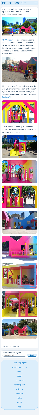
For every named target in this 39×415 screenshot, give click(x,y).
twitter (19, 398)
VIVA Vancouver (8, 40)
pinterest (19, 389)
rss (19, 407)
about (19, 376)
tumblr (19, 402)
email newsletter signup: (11, 353)
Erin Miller (7, 14)
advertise (19, 380)
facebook (19, 393)
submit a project (19, 363)
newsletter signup (19, 367)
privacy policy (19, 385)
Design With (6, 97)
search (20, 371)
